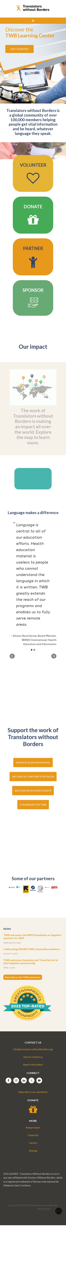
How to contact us (33, 1056)
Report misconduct (33, 1064)
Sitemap (33, 1150)
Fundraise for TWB (33, 804)
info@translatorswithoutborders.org (33, 1049)
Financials (33, 1135)
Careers (33, 1142)
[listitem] (23, 384)
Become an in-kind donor (33, 790)
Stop (34, 650)
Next (53, 656)
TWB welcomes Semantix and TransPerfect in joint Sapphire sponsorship (30, 961)
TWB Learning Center (30, 32)
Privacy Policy (44, 1208)
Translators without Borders (33, 8)
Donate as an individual (33, 762)
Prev (12, 656)
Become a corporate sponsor (33, 776)
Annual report (33, 1127)
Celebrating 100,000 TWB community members (31, 949)
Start (32, 650)
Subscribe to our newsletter (33, 1092)
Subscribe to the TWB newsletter (23, 977)
